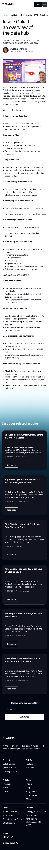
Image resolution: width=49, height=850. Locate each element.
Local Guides (31, 795)
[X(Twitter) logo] (8, 837)
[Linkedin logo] (4, 837)
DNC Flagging (9, 823)
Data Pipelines (9, 764)
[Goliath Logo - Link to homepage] (8, 4)
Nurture (6, 787)
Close (5, 791)
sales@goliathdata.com (36, 811)
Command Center (10, 768)
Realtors (29, 764)
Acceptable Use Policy (12, 819)
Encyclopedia (31, 791)
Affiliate (29, 799)
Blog (28, 787)
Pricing (29, 784)
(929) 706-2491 (32, 815)
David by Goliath (10, 771)
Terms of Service (10, 811)
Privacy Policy (8, 815)
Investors (30, 768)
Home (5, 15)
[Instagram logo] (11, 837)
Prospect (6, 784)
